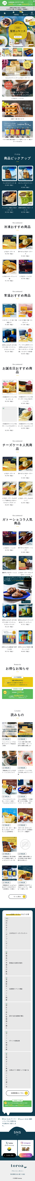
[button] (2, 31)
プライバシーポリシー (17, 1171)
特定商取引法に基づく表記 (17, 1174)
